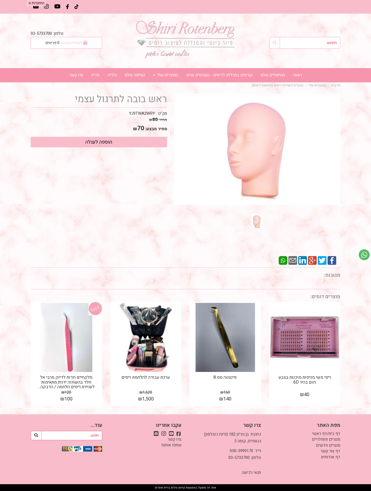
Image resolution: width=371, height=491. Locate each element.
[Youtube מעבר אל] (57, 7)
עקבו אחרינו (168, 425)
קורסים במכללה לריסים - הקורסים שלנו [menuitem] (219, 75)
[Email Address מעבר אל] (36, 7)
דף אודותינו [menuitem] (330, 457)
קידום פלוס (177, 487)
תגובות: (332, 275)
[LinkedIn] (302, 260)
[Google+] (312, 260)
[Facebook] (332, 260)
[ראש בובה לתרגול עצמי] (257, 221)
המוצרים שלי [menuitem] (167, 75)
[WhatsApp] (283, 260)
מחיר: (158, 120)
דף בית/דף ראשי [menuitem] (326, 434)
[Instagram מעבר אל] (46, 7)
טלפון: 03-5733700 (47, 33)
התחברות (37, 3)
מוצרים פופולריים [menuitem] (326, 439)
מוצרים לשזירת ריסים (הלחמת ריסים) (277, 85)
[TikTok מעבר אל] (76, 7)
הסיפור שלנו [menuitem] (135, 75)
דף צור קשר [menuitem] (330, 451)
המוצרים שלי (317, 85)
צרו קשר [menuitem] (76, 75)
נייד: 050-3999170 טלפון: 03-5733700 (244, 454)
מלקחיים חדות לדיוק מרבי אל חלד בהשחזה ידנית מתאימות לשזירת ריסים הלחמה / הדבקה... (66, 382)
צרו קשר (252, 425)
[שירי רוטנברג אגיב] (185, 39)
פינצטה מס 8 (225, 377)
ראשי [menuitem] (297, 75)
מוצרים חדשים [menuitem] (328, 445)
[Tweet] (322, 260)
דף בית (335, 85)
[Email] (292, 260)
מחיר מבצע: (156, 129)
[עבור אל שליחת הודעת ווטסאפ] (364, 254)
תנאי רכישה (251, 473)
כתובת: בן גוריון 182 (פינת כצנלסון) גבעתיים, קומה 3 (232, 437)
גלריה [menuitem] (112, 75)
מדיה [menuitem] (95, 75)
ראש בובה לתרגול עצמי (121, 99)
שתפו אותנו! (171, 445)
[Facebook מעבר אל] (67, 7)
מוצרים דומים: (325, 296)
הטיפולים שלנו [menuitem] (272, 75)
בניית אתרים (162, 487)
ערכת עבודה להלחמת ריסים (145, 377)
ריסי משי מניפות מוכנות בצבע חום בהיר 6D (304, 380)
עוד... (96, 425)
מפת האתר (328, 425)
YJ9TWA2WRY (142, 113)
